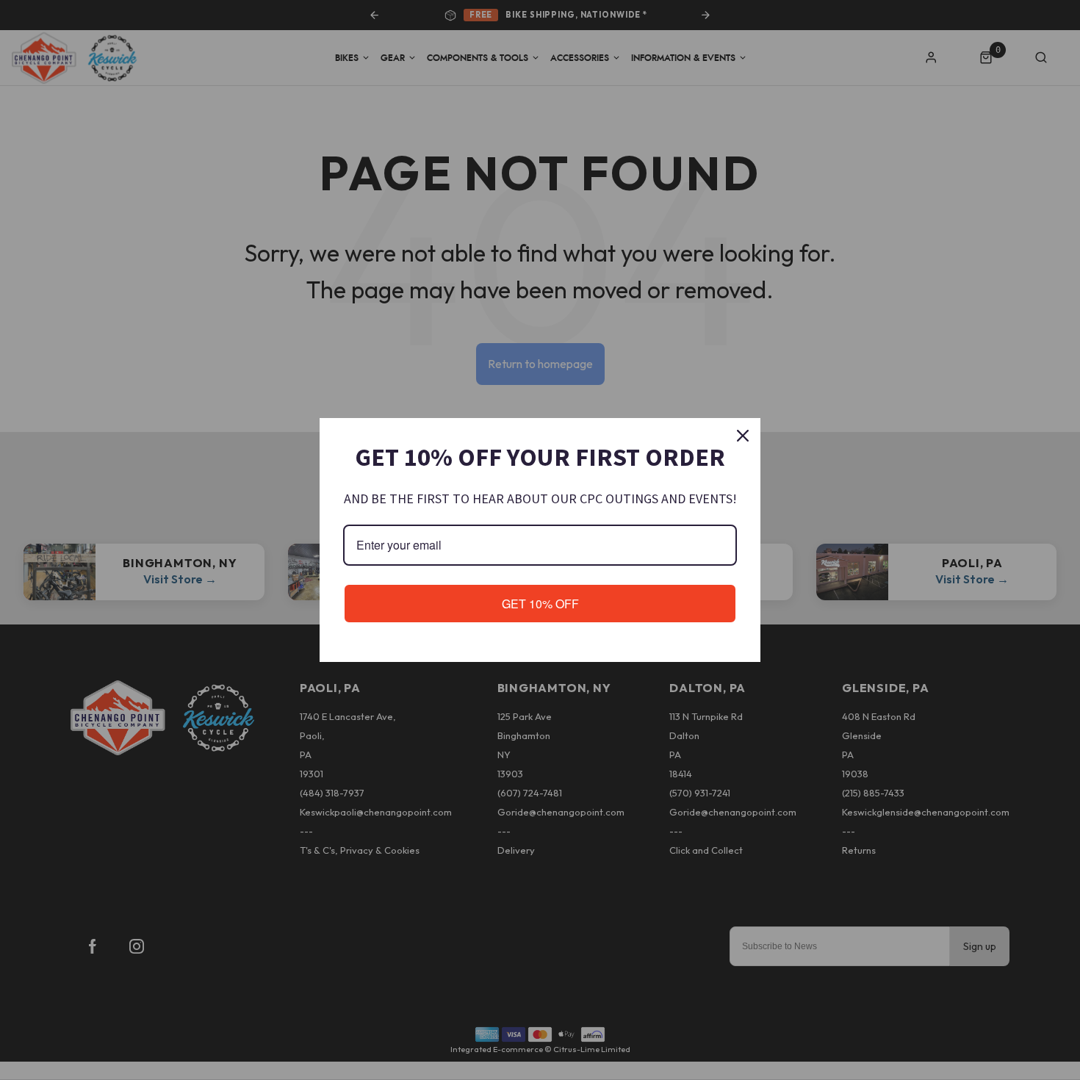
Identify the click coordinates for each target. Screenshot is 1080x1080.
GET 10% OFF (540, 603)
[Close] (742, 435)
